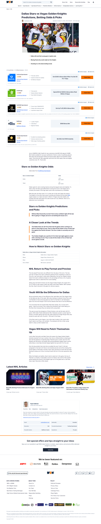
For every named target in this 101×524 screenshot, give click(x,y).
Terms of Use (54, 488)
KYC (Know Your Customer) (58, 495)
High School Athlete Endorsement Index (17, 493)
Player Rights (54, 493)
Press (30, 495)
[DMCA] (26, 504)
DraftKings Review (21, 95)
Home (8, 9)
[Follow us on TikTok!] (93, 473)
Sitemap (31, 498)
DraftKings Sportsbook (44, 170)
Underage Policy (55, 490)
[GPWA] (68, 504)
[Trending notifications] (93, 2)
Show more (89, 367)
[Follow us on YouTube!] (83, 473)
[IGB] (39, 504)
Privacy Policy (54, 485)
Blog (89, 2)
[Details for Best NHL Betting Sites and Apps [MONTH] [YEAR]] (50, 377)
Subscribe (50, 450)
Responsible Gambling (80, 2)
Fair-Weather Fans (11, 488)
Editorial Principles (55, 483)
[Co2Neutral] (76, 504)
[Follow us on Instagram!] (86, 473)
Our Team (31, 488)
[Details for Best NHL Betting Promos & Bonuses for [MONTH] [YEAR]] (20, 377)
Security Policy (55, 498)
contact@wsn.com (45, 422)
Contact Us (32, 485)
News (71, 2)
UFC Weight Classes (12, 485)
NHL (11, 9)
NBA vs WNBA (10, 483)
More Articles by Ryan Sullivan (31, 417)
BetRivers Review (21, 126)
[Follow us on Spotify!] (89, 473)
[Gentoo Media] (49, 504)
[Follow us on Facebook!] (76, 473)
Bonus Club (64, 2)
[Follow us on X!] (80, 473)
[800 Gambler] (59, 504)
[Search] (51, 2)
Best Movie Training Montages (15, 490)
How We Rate (32, 490)
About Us (31, 483)
